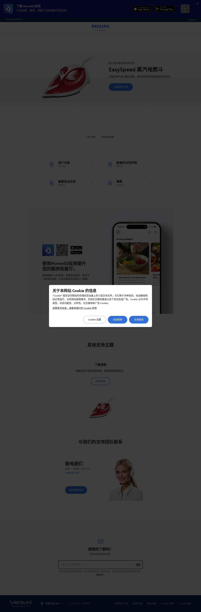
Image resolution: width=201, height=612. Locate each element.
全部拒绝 (117, 320)
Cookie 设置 (94, 320)
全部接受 (138, 320)
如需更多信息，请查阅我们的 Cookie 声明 (75, 308)
